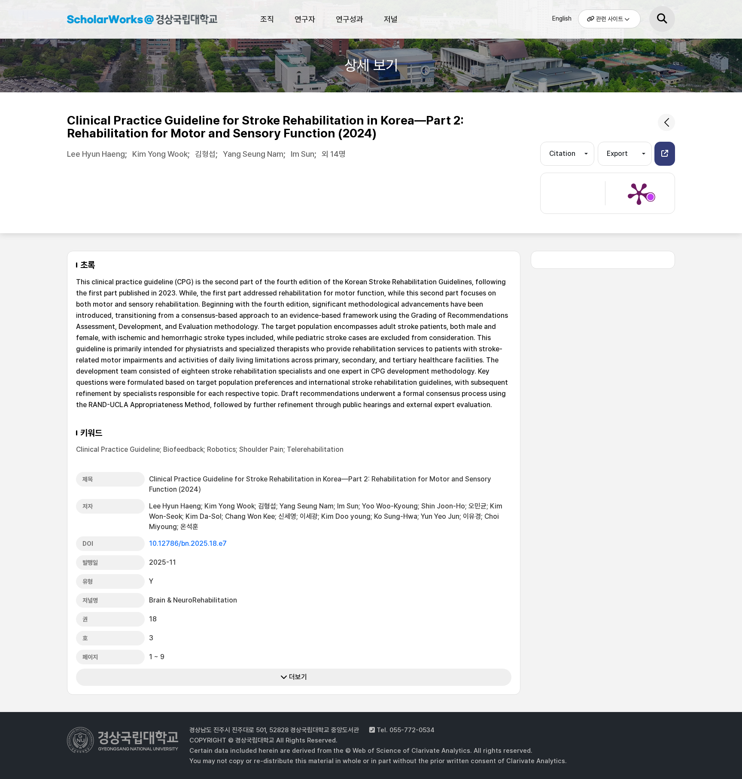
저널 (391, 19)
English (562, 18)
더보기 (297, 677)
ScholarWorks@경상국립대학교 (138, 21)
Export (617, 153)
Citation (562, 153)
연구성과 (349, 19)
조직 (267, 19)
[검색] (662, 19)
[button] (664, 154)
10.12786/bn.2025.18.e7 (188, 543)
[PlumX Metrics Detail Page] (639, 193)
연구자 (305, 19)
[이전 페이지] (666, 122)
